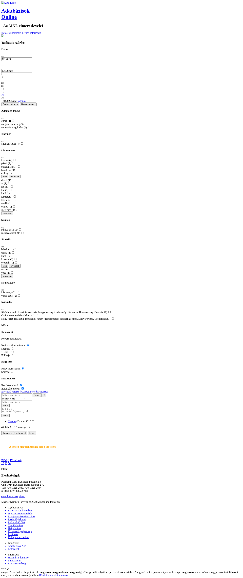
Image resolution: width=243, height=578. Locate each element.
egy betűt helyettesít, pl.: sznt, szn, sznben (108, 572)
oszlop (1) (6, 206)
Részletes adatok (10, 385)
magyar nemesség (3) (12, 124)
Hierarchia (15, 32)
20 (6, 463)
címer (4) (6, 120)
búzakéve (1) (8, 170)
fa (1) (4, 183)
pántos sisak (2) (9, 229)
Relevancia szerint (11, 368)
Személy (6, 348)
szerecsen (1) (8, 210)
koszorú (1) (7, 259)
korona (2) (7, 160)
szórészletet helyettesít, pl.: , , (41, 572)
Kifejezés (43, 391)
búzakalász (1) (9, 166)
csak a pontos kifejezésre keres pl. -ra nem (168, 572)
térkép (32, 433)
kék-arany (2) (8, 292)
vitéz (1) (6, 272)
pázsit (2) (6, 163)
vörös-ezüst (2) (9, 295)
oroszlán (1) (7, 262)
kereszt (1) (7, 196)
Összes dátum (28, 104)
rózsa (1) (6, 269)
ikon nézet (8, 433)
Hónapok (21, 101)
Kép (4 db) (7, 332)
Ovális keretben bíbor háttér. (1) (18, 315)
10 (2, 463)
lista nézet (21, 433)
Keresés (5, 32)
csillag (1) (6, 173)
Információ (35, 32)
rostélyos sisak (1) (11, 233)
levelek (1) (7, 200)
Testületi (6, 352)
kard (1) (5, 193)
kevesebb (14, 176)
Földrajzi (6, 355)
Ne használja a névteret (13, 345)
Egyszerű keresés (10, 391)
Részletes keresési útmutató (53, 575)
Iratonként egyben (11, 388)
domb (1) (6, 180)
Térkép (25, 32)
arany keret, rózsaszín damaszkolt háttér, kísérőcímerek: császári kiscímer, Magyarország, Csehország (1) (56, 318)
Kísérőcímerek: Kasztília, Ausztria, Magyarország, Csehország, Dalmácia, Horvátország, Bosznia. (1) (54, 312)
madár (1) (6, 203)
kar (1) (5, 190)
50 (9, 463)
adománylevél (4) (10, 143)
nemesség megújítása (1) (14, 127)
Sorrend (5, 371)
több (5, 176)
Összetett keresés (29, 391)
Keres (37, 395)
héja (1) (5, 186)
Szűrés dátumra (10, 104)
